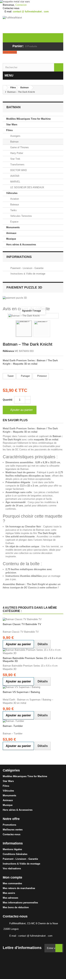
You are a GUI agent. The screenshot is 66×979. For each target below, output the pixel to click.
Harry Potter (16, 153)
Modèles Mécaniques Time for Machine (28, 118)
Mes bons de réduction (16, 907)
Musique (11, 238)
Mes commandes (12, 883)
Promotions (9, 824)
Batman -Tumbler (13, 725)
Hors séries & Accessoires (21, 244)
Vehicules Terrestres (21, 216)
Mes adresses (10, 897)
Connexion (21, 5)
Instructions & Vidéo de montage (27, 273)
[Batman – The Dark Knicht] (24, 329)
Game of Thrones (19, 147)
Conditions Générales (15, 854)
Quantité (7, 399)
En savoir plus (15, 420)
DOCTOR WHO (18, 170)
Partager (25, 376)
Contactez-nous (11, 8)
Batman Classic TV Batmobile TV (22, 624)
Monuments (13, 227)
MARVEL (15, 181)
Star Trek (15, 158)
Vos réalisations (12, 868)
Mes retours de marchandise (19, 888)
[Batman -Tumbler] (33, 721)
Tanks (13, 210)
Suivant (53, 329)
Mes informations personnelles (20, 902)
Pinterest (41, 376)
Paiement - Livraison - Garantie (26, 268)
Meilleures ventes (13, 829)
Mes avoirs (9, 893)
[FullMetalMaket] (33, 24)
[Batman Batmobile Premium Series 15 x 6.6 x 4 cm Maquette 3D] (33, 651)
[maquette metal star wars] (33, 1)
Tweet (10, 376)
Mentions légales (12, 849)
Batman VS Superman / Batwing (21, 692)
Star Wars (11, 124)
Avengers (15, 136)
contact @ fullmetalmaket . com (35, 935)
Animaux (11, 233)
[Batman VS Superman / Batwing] (33, 687)
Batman (14, 141)
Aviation (14, 198)
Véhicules (11, 193)
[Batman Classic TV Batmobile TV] (33, 619)
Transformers (17, 164)
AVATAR (14, 176)
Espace (14, 221)
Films (9, 130)
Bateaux (14, 204)
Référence (8, 351)
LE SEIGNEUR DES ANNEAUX (27, 187)
